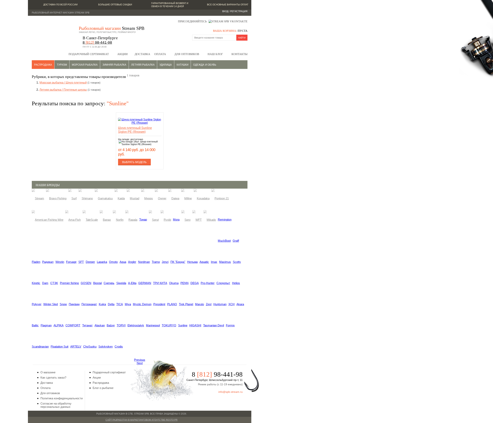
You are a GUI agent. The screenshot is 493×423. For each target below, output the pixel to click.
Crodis (119, 346)
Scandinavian (40, 346)
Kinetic (36, 283)
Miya (128, 304)
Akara (240, 304)
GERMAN (144, 283)
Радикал (48, 261)
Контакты (239, 54)
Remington (224, 219)
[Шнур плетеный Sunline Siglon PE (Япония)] (139, 122)
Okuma (174, 283)
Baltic (35, 325)
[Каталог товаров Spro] (185, 219)
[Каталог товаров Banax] (105, 219)
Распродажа (43, 64)
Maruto (199, 304)
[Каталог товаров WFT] (197, 219)
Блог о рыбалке (103, 388)
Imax (214, 261)
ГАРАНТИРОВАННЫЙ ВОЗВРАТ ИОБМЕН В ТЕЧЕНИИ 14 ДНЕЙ (169, 5)
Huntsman (219, 304)
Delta (111, 304)
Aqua (123, 261)
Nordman (144, 261)
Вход (225, 11)
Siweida (121, 283)
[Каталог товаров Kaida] (120, 198)
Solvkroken (105, 346)
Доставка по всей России (60, 4)
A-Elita (132, 283)
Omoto (113, 261)
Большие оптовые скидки (115, 4)
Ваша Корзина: (225, 30)
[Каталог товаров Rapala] (131, 219)
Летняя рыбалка (143, 64)
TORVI (121, 325)
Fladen (36, 261)
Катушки (182, 64)
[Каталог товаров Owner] (160, 198)
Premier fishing (69, 283)
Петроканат (89, 304)
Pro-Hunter (208, 283)
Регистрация (238, 11)
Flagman (46, 325)
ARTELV (75, 346)
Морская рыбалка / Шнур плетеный (63, 82)
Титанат (87, 325)
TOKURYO (169, 325)
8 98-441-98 (97, 42)
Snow (63, 304)
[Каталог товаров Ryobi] (166, 219)
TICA (119, 304)
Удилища (165, 64)
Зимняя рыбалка (114, 64)
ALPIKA (59, 325)
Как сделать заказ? (53, 377)
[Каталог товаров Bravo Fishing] (56, 198)
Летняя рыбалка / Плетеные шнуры (63, 89)
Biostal (97, 283)
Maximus (225, 261)
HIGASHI (195, 325)
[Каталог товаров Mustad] (133, 198)
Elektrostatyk (135, 325)
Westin (59, 261)
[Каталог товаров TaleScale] (90, 219)
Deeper (90, 261)
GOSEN (86, 283)
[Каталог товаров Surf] (72, 198)
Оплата (160, 54)
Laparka (102, 261)
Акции (122, 54)
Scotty (237, 261)
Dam (45, 283)
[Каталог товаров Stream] (38, 198)
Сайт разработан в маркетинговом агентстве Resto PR (142, 420)
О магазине (47, 372)
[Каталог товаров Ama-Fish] (73, 219)
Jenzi (165, 261)
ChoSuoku (89, 346)
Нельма (192, 261)
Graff (236, 240)
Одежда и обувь (204, 64)
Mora (176, 219)
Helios (236, 283)
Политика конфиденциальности (61, 398)
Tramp (156, 261)
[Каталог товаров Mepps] (147, 198)
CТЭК (54, 283)
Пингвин (74, 304)
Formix (230, 325)
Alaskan (100, 325)
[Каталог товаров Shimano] (86, 198)
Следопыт (223, 283)
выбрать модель (134, 162)
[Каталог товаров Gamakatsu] (104, 198)
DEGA (194, 283)
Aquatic (204, 261)
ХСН (231, 304)
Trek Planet (186, 304)
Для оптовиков (186, 54)
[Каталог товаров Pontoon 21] (220, 198)
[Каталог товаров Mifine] (186, 198)
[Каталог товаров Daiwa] (173, 198)
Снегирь (109, 283)
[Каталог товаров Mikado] (210, 219)
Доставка (142, 54)
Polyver (36, 304)
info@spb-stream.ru (230, 391)
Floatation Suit (59, 346)
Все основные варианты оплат (227, 4)
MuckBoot (224, 240)
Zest (208, 304)
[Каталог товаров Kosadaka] (202, 198)
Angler (132, 261)
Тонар (143, 219)
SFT (81, 261)
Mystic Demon (142, 304)
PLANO (172, 304)
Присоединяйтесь (192, 21)
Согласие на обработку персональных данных (55, 405)
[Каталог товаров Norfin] (118, 219)
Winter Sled (50, 304)
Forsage (71, 261)
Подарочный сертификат (89, 54)
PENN (184, 283)
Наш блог (215, 54)
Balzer (111, 325)
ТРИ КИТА (160, 283)
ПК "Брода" (177, 261)
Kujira (102, 304)
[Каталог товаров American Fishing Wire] (47, 219)
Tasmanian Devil (213, 325)
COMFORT (72, 325)
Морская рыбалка (85, 64)
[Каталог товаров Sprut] (154, 219)
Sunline (182, 325)
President (159, 304)
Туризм (62, 64)
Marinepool (153, 325)
